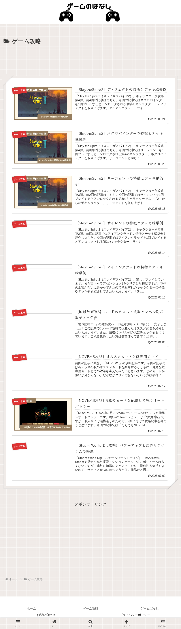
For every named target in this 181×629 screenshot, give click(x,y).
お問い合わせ (46, 615)
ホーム (31, 608)
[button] (166, 592)
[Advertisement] (90, 59)
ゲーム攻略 (90, 608)
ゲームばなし (149, 608)
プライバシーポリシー (134, 615)
